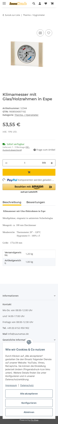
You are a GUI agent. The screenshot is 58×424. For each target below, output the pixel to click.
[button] (35, 3)
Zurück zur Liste (12, 15)
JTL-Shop (34, 420)
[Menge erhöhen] (51, 163)
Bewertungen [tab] (35, 202)
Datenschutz (27, 385)
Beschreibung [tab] (12, 202)
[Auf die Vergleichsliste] (40, 32)
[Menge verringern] (6, 163)
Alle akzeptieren (29, 393)
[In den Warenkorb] (5, 25)
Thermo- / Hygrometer (27, 114)
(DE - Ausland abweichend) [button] (16, 148)
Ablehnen (29, 412)
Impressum (11, 385)
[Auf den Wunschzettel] (48, 32)
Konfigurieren (29, 402)
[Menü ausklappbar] (4, 2)
